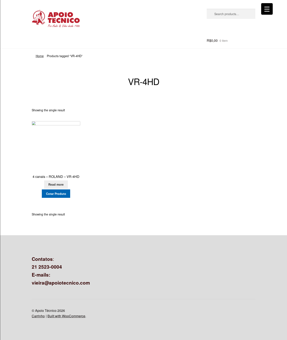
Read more (56, 184)
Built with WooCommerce (66, 316)
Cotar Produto (56, 194)
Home (40, 56)
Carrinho (38, 316)
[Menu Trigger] (267, 9)
